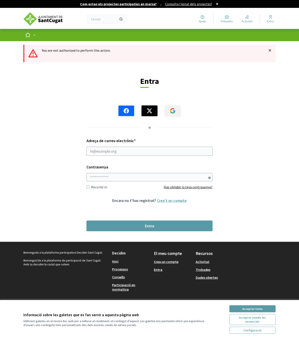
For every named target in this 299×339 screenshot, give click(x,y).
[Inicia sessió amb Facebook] (126, 110)
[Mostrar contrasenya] (209, 178)
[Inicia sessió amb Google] (173, 110)
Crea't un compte (172, 200)
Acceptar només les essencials (252, 319)
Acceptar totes (252, 309)
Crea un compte (166, 262)
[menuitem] (131, 261)
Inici (115, 261)
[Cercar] (121, 19)
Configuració (252, 330)
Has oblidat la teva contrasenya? (188, 187)
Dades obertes (207, 277)
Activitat (202, 262)
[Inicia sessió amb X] (149, 110)
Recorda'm (99, 187)
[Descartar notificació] (270, 50)
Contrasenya (97, 167)
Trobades (203, 269)
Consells (118, 277)
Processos (120, 269)
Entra (149, 225)
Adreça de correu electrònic (119, 140)
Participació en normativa (123, 287)
